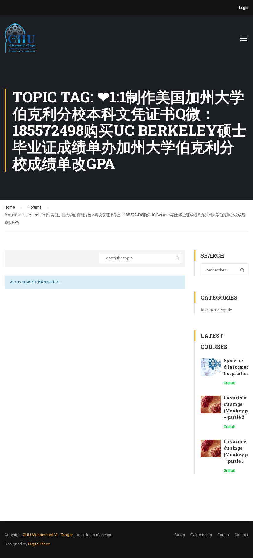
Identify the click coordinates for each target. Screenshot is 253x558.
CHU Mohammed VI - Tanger (48, 534)
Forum (223, 534)
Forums (35, 207)
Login (243, 8)
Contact (241, 534)
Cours (179, 534)
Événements (201, 534)
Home (10, 207)
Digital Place (39, 544)
